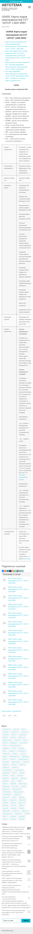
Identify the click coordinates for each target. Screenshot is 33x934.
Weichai (15, 778)
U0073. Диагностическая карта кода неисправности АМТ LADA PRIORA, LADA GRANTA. (12, 880)
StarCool (22, 764)
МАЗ (13, 805)
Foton (5, 743)
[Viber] (18, 571)
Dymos (17, 740)
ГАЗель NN (6, 792)
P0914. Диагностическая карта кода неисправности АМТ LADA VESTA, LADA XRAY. (13, 913)
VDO (13, 775)
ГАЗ (23, 786)
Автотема (12, 5)
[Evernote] (15, 571)
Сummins (15, 811)
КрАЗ (13, 802)
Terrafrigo (6, 767)
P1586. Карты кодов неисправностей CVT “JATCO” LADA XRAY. (18, 659)
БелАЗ (5, 783)
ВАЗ (15, 715)
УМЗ (5, 816)
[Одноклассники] (5, 571)
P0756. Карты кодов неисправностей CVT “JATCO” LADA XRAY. (18, 693)
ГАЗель (6, 789)
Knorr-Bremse (22, 751)
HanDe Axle (23, 743)
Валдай (6, 786)
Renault (6, 762)
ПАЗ (21, 808)
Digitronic (22, 737)
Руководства (16, 711)
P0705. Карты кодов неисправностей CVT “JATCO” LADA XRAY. (18, 624)
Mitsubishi (25, 756)
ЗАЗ (14, 797)
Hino (5, 745)
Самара (25, 811)
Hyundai (6, 748)
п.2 (29, 556)
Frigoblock (13, 743)
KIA (5, 751)
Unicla (22, 772)
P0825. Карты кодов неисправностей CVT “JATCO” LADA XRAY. (18, 607)
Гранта (6, 797)
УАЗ (26, 813)
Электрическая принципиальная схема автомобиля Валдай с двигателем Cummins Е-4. (12, 839)
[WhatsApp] (20, 571)
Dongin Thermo (7, 740)
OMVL (5, 759)
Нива (13, 808)
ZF (13, 781)
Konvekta (6, 753)
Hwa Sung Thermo (15, 745)
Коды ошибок (6, 26)
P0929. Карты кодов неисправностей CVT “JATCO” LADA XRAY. (18, 676)
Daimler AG (22, 734)
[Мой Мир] (8, 571)
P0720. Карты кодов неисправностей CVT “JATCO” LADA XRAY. (18, 702)
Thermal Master (7, 770)
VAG (5, 775)
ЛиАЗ (5, 805)
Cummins (24, 732)
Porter (12, 759)
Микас (5, 808)
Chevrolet (14, 732)
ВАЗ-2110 (23, 783)
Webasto (6, 778)
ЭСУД (21, 816)
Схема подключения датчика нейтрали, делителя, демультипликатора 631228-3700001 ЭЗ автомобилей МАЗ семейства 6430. (15, 890)
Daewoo (5, 734)
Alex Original (7, 729)
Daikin (13, 734)
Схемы (18, 813)
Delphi (5, 737)
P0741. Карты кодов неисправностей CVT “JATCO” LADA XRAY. (18, 615)
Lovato (23, 753)
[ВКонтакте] (3, 571)
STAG (14, 764)
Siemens (6, 764)
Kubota (15, 753)
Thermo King (19, 770)
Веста (15, 786)
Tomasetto (6, 772)
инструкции (27, 558)
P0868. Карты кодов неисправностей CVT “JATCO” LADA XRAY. (18, 685)
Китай (5, 802)
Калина (13, 800)
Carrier (5, 732)
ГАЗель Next (16, 789)
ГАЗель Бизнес (18, 792)
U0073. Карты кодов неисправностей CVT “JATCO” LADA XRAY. (18, 633)
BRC (24, 729)
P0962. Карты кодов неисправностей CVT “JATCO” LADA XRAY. (18, 667)
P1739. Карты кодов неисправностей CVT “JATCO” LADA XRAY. (18, 650)
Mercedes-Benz (14, 756)
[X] (10, 571)
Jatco (4, 715)
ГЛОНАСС (17, 794)
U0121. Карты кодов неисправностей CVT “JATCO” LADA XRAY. (18, 580)
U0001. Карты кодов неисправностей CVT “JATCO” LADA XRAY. (18, 641)
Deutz (13, 737)
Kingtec (12, 751)
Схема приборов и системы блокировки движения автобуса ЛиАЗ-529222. (12, 873)
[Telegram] (22, 571)
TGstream (15, 767)
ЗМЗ (21, 797)
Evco (25, 740)
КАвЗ (5, 800)
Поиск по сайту (17, 1)
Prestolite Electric (23, 759)
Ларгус (22, 802)
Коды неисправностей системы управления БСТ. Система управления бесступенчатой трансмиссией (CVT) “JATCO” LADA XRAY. (17, 55)
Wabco (20, 775)
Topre (14, 772)
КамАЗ (22, 800)
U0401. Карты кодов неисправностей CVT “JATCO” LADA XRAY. (18, 598)
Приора (6, 811)
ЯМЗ (21, 819)
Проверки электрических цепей (23, 477)
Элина (5, 819)
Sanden (26, 762)
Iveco (14, 748)
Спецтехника (7, 813)
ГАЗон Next (7, 794)
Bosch (16, 729)
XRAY (9, 715)
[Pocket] (13, 571)
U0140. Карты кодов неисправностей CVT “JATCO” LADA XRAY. (18, 589)
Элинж (13, 819)
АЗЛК (20, 781)
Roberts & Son (16, 762)
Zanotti (5, 781)
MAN (5, 756)
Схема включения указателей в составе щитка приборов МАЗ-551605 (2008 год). (12, 846)
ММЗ (21, 805)
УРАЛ (13, 816)
